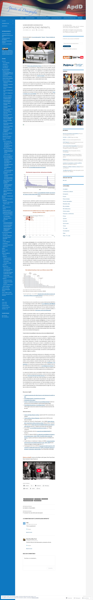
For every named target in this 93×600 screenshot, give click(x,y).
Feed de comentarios (6, 307)
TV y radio (65, 228)
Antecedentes (5, 233)
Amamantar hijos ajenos (29, 400)
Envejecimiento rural (6, 207)
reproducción (38, 500)
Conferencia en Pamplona (6, 43)
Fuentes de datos (7, 154)
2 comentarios (40, 30)
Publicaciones (5, 246)
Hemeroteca (5, 64)
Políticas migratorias (6, 286)
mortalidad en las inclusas (47, 365)
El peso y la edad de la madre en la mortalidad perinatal (36, 401)
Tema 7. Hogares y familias (7, 292)
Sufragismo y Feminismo (7, 276)
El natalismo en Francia (7, 280)
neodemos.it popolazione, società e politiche (72, 163)
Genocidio (5, 264)
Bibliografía (5, 200)
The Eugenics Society (7, 262)
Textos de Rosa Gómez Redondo (31, 418)
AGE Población (66, 142)
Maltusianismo (5, 266)
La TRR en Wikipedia (6, 241)
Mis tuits (65, 180)
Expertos (4, 208)
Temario (43, 37)
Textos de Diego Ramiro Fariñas (31, 414)
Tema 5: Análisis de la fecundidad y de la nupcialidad (7, 181)
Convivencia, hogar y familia (8, 202)
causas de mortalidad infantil (43, 431)
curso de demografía (28, 498)
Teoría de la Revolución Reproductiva (36, 375)
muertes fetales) (41, 75)
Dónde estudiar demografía (8, 78)
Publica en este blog (5, 287)
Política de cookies (35, 597)
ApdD (34, 30)
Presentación (5, 243)
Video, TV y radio (66, 235)
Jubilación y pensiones (7, 210)
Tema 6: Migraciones (7, 188)
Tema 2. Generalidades (7, 148)
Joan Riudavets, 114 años (8, 214)
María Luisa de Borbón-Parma (34, 65)
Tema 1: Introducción (7, 141)
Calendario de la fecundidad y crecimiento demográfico (8, 185)
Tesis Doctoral (5, 67)
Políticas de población (6, 253)
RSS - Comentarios (5, 316)
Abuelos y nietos (6, 203)
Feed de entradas (5, 305)
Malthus (3, 248)
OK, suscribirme (67, 46)
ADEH (64, 139)
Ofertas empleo (66, 211)
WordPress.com (5, 308)
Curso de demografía (6, 69)
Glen (27, 522)
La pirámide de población (8, 170)
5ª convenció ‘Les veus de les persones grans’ (33, 512)
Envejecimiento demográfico (7, 198)
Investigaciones (5, 66)
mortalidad (44, 498)
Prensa (64, 216)
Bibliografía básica (6, 70)
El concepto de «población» (7, 133)
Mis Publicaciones (66, 208)
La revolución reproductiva (7, 232)
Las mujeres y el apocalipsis (29, 507)
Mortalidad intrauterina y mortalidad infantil (34, 405)
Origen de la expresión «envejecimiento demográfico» (7, 229)
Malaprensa (65, 159)
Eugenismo (5, 256)
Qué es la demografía (6, 137)
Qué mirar (65, 221)
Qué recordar (66, 223)
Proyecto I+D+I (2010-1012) (8, 245)
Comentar (50, 568)
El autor (64, 196)
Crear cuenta (4, 302)
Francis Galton (6, 261)
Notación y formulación (7, 136)
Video (64, 233)
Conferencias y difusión (68, 191)
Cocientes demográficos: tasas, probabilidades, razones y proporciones (8, 74)
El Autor (4, 20)
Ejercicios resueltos (6, 79)
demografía (37, 498)
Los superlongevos (6, 216)
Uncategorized (66, 230)
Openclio (3, 251)
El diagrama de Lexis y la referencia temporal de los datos (8, 151)
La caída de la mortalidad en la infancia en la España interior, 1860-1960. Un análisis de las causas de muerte (39, 436)
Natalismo (4, 278)
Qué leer (65, 218)
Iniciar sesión (4, 303)
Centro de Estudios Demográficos (70, 145)
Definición (4, 254)
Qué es (4, 220)
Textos (64, 225)
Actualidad (65, 189)
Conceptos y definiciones (7, 235)
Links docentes (5, 134)
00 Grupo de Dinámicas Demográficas (71, 133)
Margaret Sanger (6, 275)
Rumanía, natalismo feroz (8, 284)
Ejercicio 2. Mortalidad (7, 95)
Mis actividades (66, 206)
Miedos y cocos (5, 249)
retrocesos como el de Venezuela (43, 310)
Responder (30, 532)
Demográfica (65, 150)
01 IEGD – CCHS (66, 137)
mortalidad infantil (28, 500)
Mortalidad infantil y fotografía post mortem (34, 398)
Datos (4, 205)
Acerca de (4, 61)
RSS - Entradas (4, 315)
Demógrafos (65, 194)
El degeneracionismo (7, 258)
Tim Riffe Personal (67, 170)
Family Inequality (66, 154)
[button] (68, 78)
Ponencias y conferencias (68, 213)
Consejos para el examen (7, 76)
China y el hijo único (7, 267)
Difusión (4, 240)
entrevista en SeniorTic (6, 33)
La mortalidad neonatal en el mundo (37, 167)
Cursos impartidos (6, 62)
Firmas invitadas (66, 198)
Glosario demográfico (28, 25)
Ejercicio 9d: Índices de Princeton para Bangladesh (7, 130)
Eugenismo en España (7, 259)
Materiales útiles (38, 25)
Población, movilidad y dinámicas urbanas (71, 166)
